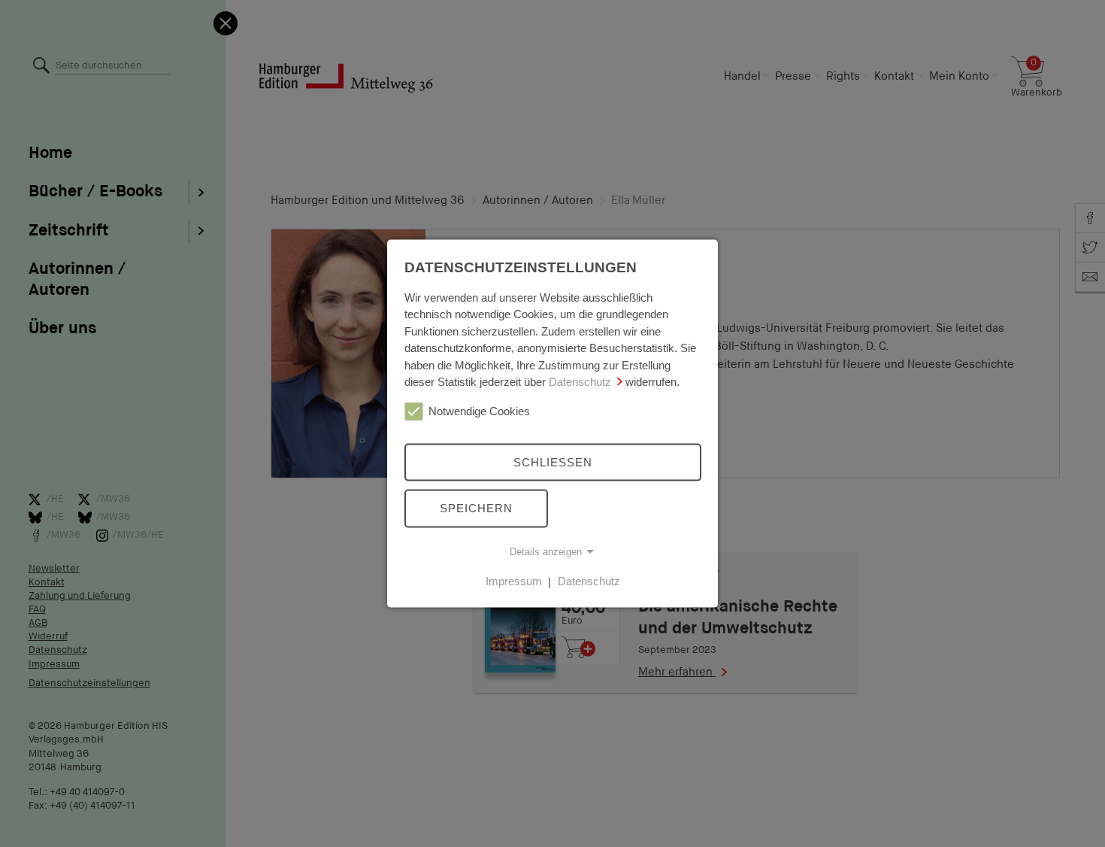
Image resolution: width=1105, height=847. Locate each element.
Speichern (476, 508)
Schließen (552, 461)
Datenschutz (580, 381)
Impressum (514, 581)
